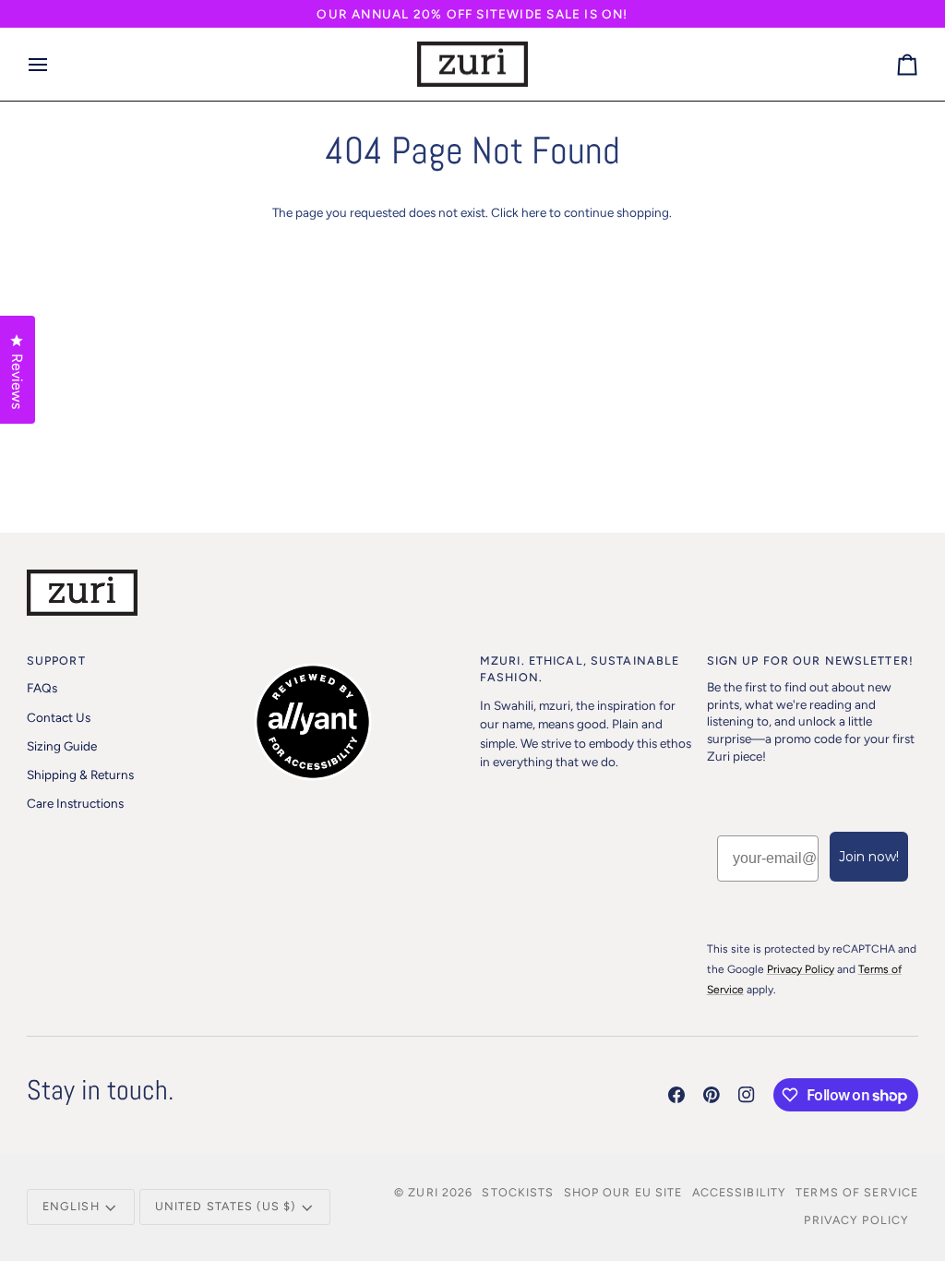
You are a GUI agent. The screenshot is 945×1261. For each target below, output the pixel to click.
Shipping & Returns (80, 774)
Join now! (869, 856)
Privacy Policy (856, 1220)
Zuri (423, 1192)
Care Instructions (75, 803)
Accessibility (739, 1192)
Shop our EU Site (623, 1192)
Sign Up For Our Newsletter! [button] (810, 660)
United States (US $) (225, 1206)
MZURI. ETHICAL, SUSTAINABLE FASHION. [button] (579, 669)
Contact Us (58, 717)
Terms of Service (856, 1192)
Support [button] (56, 660)
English (71, 1206)
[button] (359, 657)
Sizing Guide (62, 746)
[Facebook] (676, 1095)
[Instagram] (746, 1095)
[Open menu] (54, 65)
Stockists (518, 1192)
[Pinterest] (711, 1095)
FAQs (42, 687)
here (533, 212)
